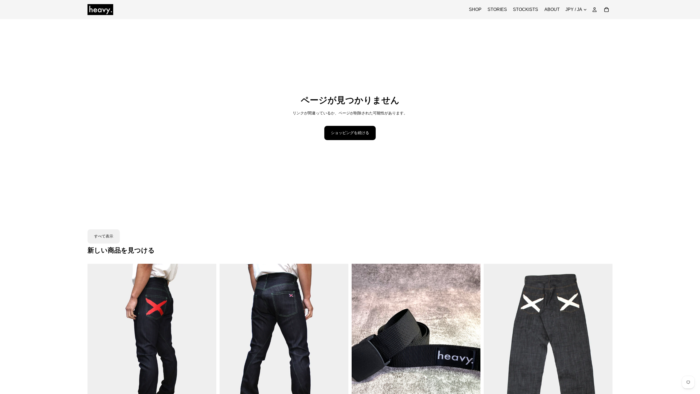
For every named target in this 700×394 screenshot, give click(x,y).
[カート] (606, 10)
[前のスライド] (96, 344)
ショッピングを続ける (350, 133)
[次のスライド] (208, 344)
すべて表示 (103, 236)
